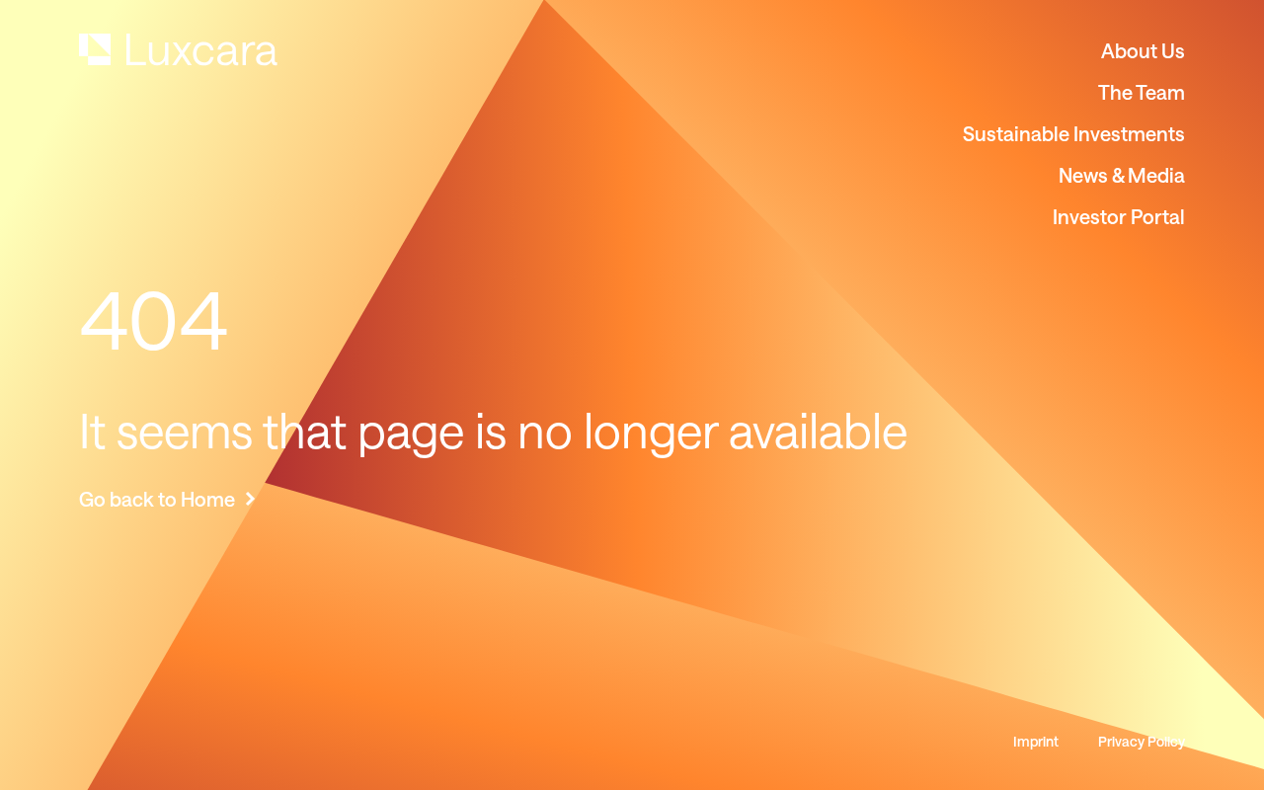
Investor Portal (1119, 216)
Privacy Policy (1141, 742)
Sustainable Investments (1074, 133)
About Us (1143, 50)
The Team (1141, 92)
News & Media (1122, 175)
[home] (178, 50)
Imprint (1036, 742)
